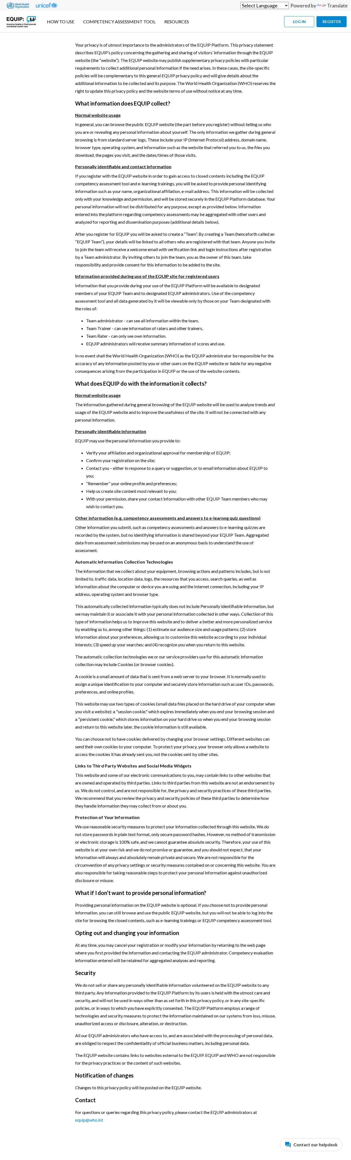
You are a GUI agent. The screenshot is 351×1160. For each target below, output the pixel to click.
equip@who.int (89, 1119)
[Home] (21, 21)
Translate (337, 5)
